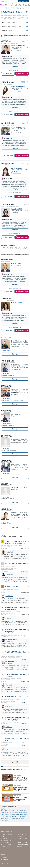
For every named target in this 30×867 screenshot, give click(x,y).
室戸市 (6, 810)
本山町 (21, 814)
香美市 (16, 812)
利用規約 (20, 836)
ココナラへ (4, 1)
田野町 (2, 814)
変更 (27, 22)
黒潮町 (6, 820)
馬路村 (13, 814)
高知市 (8, 350)
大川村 (6, 816)
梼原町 (6, 818)
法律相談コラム (7, 840)
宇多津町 (20, 302)
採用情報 (5, 859)
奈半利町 (25, 812)
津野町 (13, 818)
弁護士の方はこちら (23, 1)
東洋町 (20, 812)
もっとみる (15, 762)
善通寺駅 (5, 498)
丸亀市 (19, 263)
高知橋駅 (5, 375)
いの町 (10, 816)
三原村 (2, 820)
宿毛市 (25, 810)
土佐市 (17, 810)
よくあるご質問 (7, 844)
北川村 (10, 814)
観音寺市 (9, 474)
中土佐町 (19, 816)
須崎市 (21, 810)
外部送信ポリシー (22, 842)
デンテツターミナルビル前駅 (10, 400)
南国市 (13, 810)
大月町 (22, 818)
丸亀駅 (5, 523)
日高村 (10, 818)
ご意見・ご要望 (22, 834)
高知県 (4, 350)
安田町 (6, 814)
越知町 (2, 818)
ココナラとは (6, 842)
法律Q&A (5, 838)
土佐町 (14, 45)
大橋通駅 (5, 425)
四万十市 (9, 812)
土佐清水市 (3, 812)
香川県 (14, 263)
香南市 (13, 812)
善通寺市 (9, 497)
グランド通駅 (6, 450)
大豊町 (25, 814)
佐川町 (23, 816)
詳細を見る (15, 354)
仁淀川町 (14, 816)
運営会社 (5, 857)
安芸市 (10, 810)
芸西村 (17, 814)
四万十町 (18, 818)
